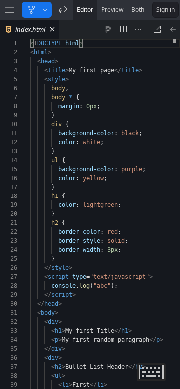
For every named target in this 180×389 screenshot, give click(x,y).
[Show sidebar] (10, 10)
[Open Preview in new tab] (157, 29)
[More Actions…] (138, 29)
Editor (85, 9)
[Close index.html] (53, 29)
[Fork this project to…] (45, 10)
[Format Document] (108, 29)
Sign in (165, 9)
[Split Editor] (123, 29)
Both (138, 9)
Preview (113, 9)
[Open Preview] (172, 29)
